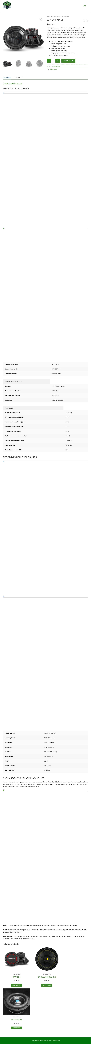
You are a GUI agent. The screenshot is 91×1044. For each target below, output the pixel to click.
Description (7, 77)
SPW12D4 (17, 977)
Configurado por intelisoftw (52, 1040)
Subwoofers (56, 16)
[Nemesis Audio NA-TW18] (84, 20)
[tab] (7, 78)
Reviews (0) (18, 77)
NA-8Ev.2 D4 (16, 1020)
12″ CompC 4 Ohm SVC (47, 977)
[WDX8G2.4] (87, 20)
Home (48, 16)
